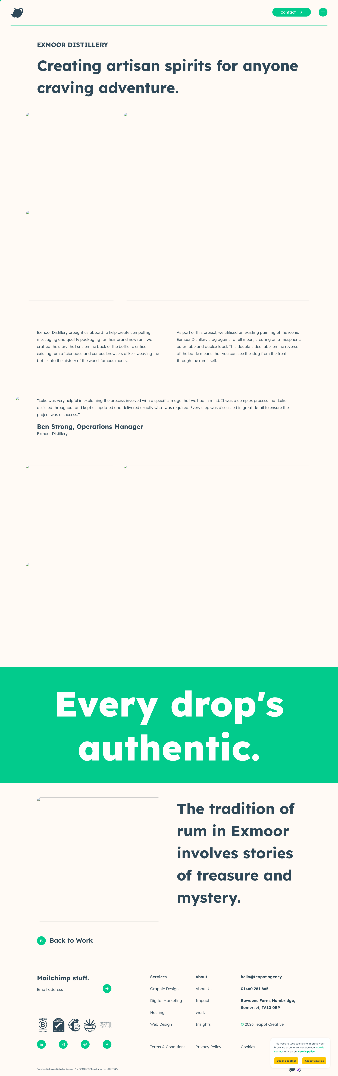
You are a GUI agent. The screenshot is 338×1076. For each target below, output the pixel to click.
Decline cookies (286, 1060)
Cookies (248, 1046)
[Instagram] (63, 1045)
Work (200, 1012)
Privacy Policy (208, 1046)
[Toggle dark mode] (295, 1069)
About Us (204, 988)
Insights (203, 1024)
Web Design (161, 1024)
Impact (202, 1000)
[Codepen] (85, 1045)
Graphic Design (164, 988)
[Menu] (323, 12)
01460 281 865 (254, 988)
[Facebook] (107, 1045)
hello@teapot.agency (261, 976)
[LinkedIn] (41, 1045)
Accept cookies (314, 1060)
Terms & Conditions (168, 1046)
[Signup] (107, 989)
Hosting (157, 1012)
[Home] (17, 13)
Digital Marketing (166, 1000)
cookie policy (306, 1051)
